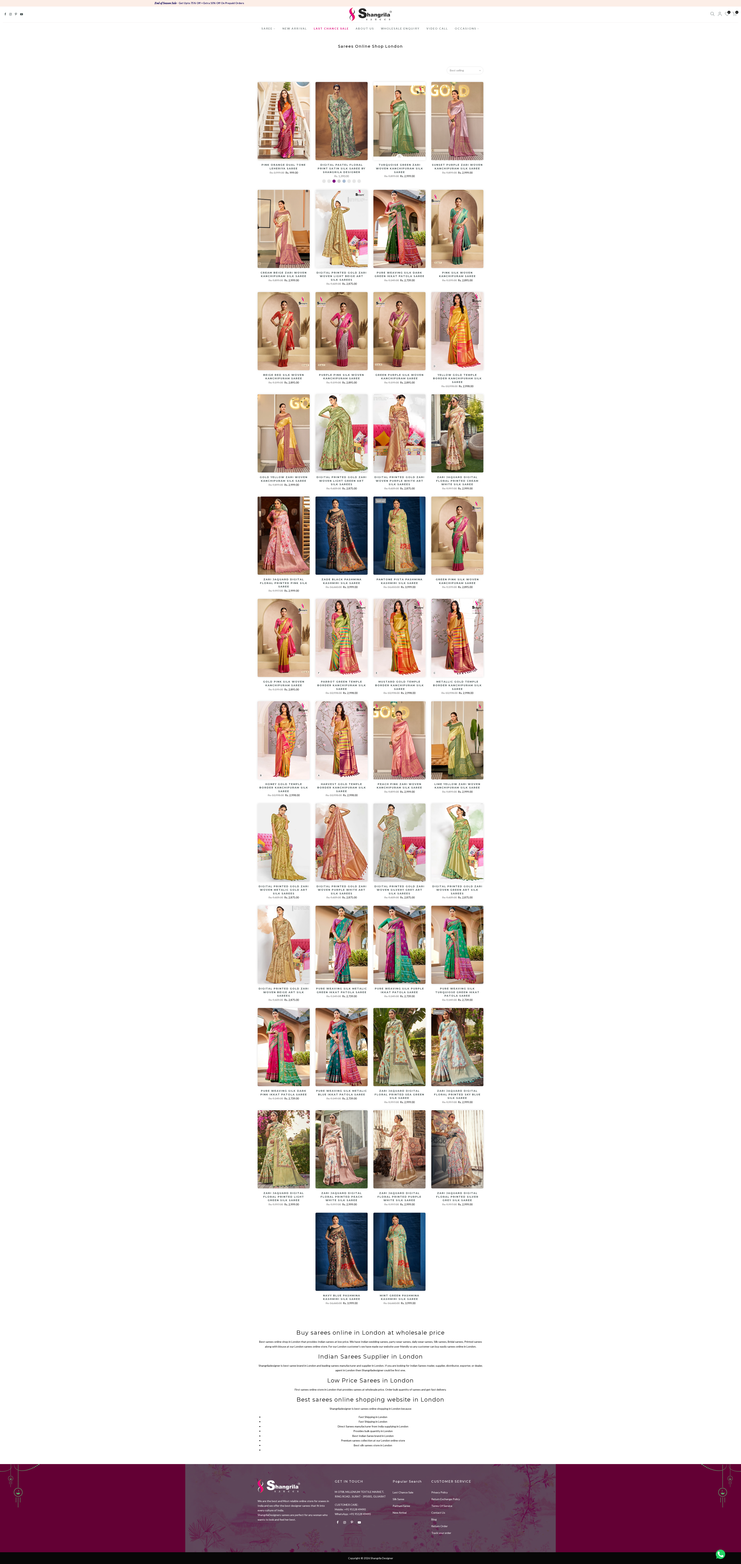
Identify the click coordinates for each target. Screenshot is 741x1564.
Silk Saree (398, 1499)
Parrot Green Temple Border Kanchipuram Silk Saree (341, 685)
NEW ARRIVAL (295, 28)
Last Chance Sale (403, 1492)
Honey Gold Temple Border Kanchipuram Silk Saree (283, 787)
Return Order (439, 1526)
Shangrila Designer (381, 1558)
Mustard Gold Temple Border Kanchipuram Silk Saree (399, 685)
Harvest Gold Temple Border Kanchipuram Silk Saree (341, 787)
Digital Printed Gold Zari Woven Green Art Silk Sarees (457, 890)
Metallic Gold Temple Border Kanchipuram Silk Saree (457, 685)
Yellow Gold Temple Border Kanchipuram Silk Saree (457, 378)
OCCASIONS (465, 28)
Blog (434, 1519)
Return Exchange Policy (445, 1499)
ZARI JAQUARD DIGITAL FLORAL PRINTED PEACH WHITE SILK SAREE (342, 1196)
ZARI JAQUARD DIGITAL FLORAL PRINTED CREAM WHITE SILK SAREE (457, 481)
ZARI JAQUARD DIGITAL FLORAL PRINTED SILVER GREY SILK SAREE (457, 1196)
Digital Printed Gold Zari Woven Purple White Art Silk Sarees (399, 481)
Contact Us (438, 1512)
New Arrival (400, 1512)
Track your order (441, 1532)
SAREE (267, 28)
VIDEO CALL (437, 28)
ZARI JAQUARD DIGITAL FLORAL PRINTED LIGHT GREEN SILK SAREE (283, 1196)
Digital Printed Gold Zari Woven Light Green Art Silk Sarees (341, 481)
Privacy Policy (439, 1492)
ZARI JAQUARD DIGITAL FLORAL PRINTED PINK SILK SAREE (283, 583)
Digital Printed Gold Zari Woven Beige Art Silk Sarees (284, 992)
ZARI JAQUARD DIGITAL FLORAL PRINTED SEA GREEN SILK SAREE (399, 1094)
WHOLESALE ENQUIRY (400, 28)
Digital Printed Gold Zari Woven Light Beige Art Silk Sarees (341, 276)
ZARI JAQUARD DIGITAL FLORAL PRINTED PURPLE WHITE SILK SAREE (399, 1196)
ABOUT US (365, 28)
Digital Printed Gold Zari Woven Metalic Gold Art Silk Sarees (284, 890)
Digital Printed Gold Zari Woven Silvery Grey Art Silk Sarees (399, 890)
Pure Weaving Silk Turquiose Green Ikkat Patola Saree (457, 992)
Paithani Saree (401, 1505)
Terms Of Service (441, 1505)
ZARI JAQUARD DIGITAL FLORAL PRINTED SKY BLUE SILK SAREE (457, 1094)
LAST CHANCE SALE (331, 28)
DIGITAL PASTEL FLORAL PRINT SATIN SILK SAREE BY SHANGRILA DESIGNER (341, 168)
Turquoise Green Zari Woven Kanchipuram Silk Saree (399, 168)
